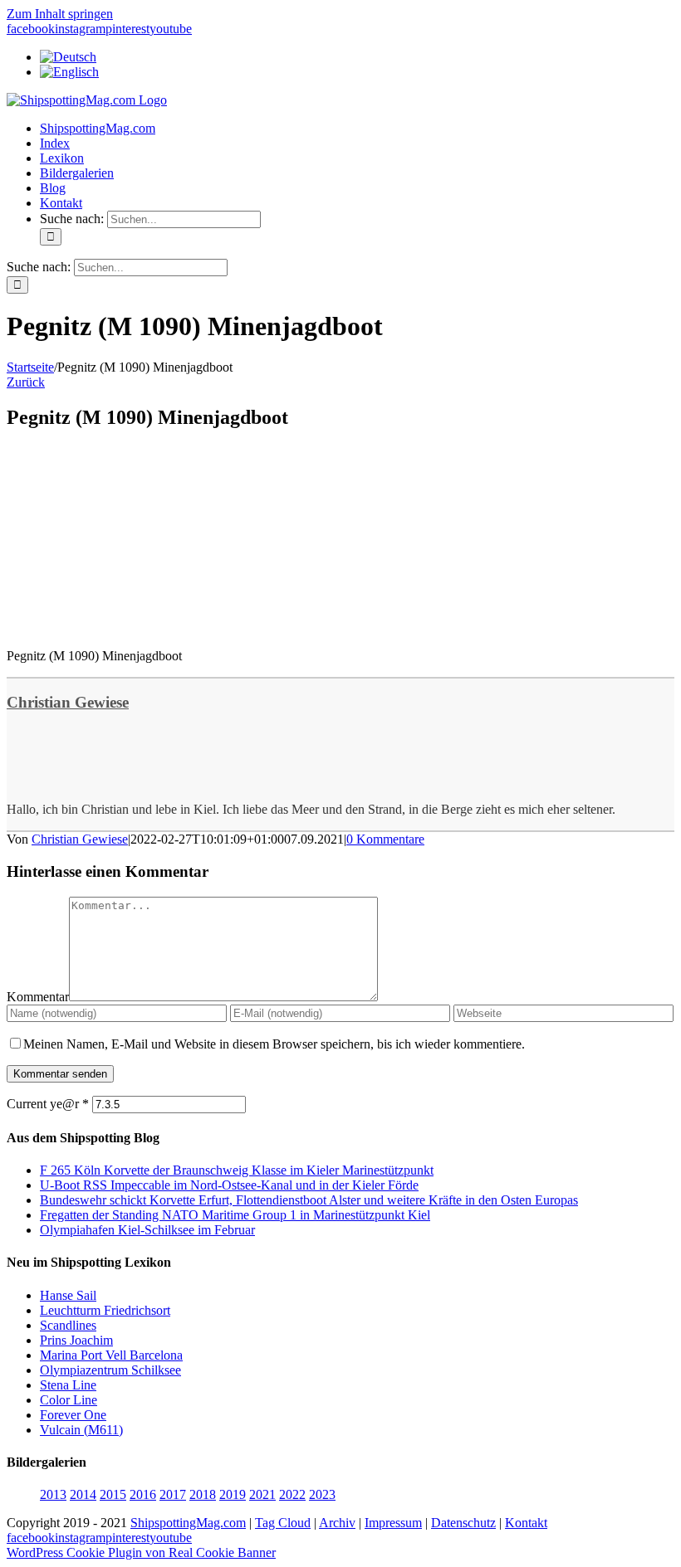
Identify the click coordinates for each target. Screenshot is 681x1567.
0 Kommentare (385, 839)
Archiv (337, 1523)
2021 (262, 1494)
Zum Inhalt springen (60, 14)
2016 (143, 1494)
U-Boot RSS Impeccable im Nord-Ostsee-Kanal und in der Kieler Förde (229, 1185)
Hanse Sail (68, 1295)
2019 (232, 1494)
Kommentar (38, 997)
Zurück (26, 382)
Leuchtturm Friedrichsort (105, 1310)
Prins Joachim (76, 1340)
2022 (292, 1494)
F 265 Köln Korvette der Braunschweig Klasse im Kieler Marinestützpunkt (237, 1170)
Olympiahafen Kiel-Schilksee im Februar (147, 1230)
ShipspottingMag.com (188, 1523)
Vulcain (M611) (81, 1430)
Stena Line (68, 1385)
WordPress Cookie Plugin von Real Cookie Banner (141, 1552)
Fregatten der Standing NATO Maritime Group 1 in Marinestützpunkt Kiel (235, 1215)
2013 (53, 1494)
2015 (113, 1494)
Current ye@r (48, 1104)
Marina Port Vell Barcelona (111, 1355)
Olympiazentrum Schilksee (110, 1370)
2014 (83, 1494)
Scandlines (68, 1325)
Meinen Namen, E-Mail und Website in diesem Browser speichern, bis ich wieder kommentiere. (274, 1044)
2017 (172, 1494)
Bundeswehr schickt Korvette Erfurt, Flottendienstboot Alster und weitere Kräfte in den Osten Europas (309, 1200)
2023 (322, 1494)
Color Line (68, 1400)
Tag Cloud (283, 1523)
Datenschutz (463, 1523)
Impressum (393, 1523)
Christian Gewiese (68, 702)
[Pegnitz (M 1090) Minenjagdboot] (131, 627)
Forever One (73, 1415)
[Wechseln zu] (68, 57)
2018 (202, 1494)
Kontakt (526, 1523)
